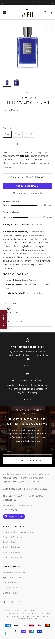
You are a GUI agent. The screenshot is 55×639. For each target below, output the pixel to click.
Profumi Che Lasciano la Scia (18, 531)
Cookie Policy (10, 592)
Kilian (27, 93)
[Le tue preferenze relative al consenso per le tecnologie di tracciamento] (5, 634)
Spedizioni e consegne (15, 577)
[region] (27, 349)
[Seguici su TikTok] (19, 602)
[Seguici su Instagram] (12, 602)
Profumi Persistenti (13, 537)
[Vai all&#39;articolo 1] (7, 82)
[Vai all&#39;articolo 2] (16, 82)
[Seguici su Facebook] (4, 602)
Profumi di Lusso (12, 547)
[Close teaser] (8, 308)
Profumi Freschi (11, 552)
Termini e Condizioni (14, 572)
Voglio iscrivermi (27, 460)
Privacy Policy (10, 587)
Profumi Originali (12, 557)
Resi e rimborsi (11, 582)
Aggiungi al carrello (27, 177)
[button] (3, 319)
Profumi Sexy (10, 542)
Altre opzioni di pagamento (28, 193)
